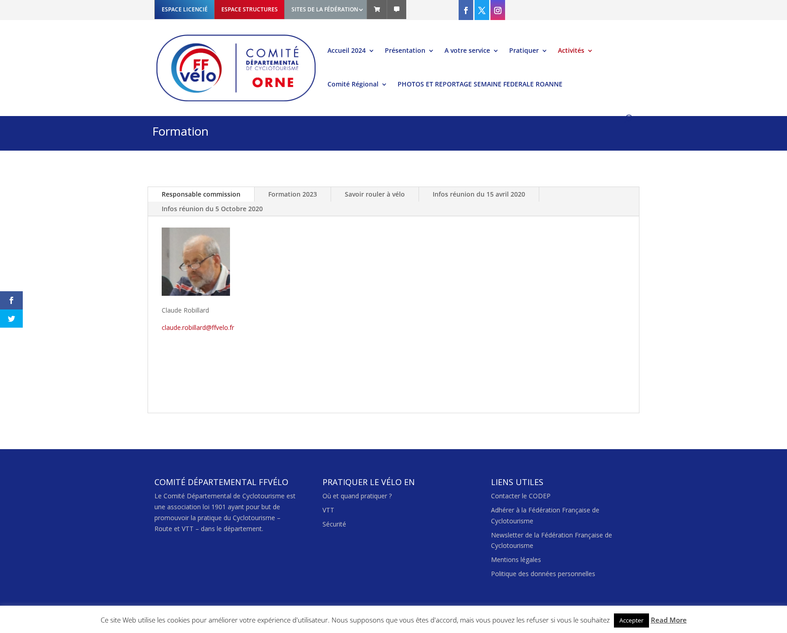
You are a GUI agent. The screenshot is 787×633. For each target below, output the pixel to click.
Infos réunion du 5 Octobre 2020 (212, 208)
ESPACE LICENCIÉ (185, 9)
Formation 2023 (292, 194)
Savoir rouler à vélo (375, 194)
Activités (571, 51)
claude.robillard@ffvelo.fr (198, 327)
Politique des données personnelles (543, 573)
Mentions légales (516, 559)
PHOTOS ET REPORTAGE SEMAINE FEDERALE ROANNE (480, 84)
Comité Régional (352, 84)
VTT (328, 510)
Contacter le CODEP (521, 495)
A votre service (467, 51)
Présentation (405, 51)
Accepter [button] (631, 620)
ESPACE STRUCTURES (249, 9)
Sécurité (334, 524)
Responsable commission (201, 194)
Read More (669, 619)
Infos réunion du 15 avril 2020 (479, 194)
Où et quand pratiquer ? (357, 495)
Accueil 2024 (346, 51)
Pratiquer (524, 51)
